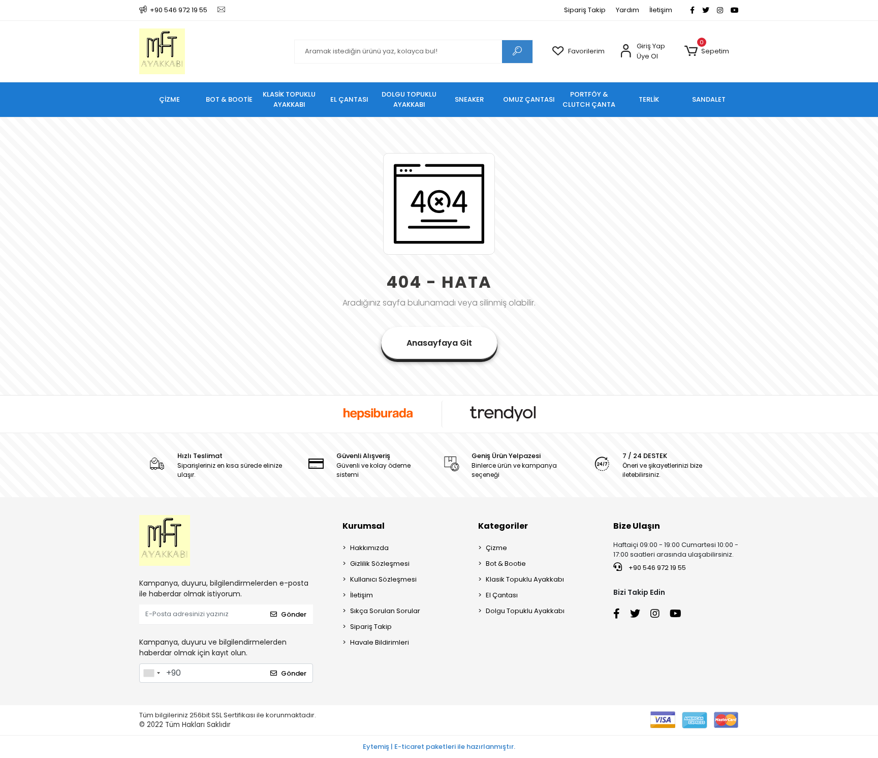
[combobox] (151, 673)
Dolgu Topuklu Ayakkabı (525, 611)
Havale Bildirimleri (379, 642)
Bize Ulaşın (636, 526)
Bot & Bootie (506, 563)
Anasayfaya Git (439, 343)
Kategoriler (503, 526)
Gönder (293, 614)
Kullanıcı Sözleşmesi (383, 579)
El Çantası (502, 595)
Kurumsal (363, 526)
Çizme (496, 548)
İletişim (660, 10)
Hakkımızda (369, 548)
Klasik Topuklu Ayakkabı (525, 579)
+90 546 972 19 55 (656, 567)
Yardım (627, 10)
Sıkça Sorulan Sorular (385, 611)
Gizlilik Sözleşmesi (380, 563)
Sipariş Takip (585, 10)
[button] (706, 51)
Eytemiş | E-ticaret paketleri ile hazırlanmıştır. (439, 746)
